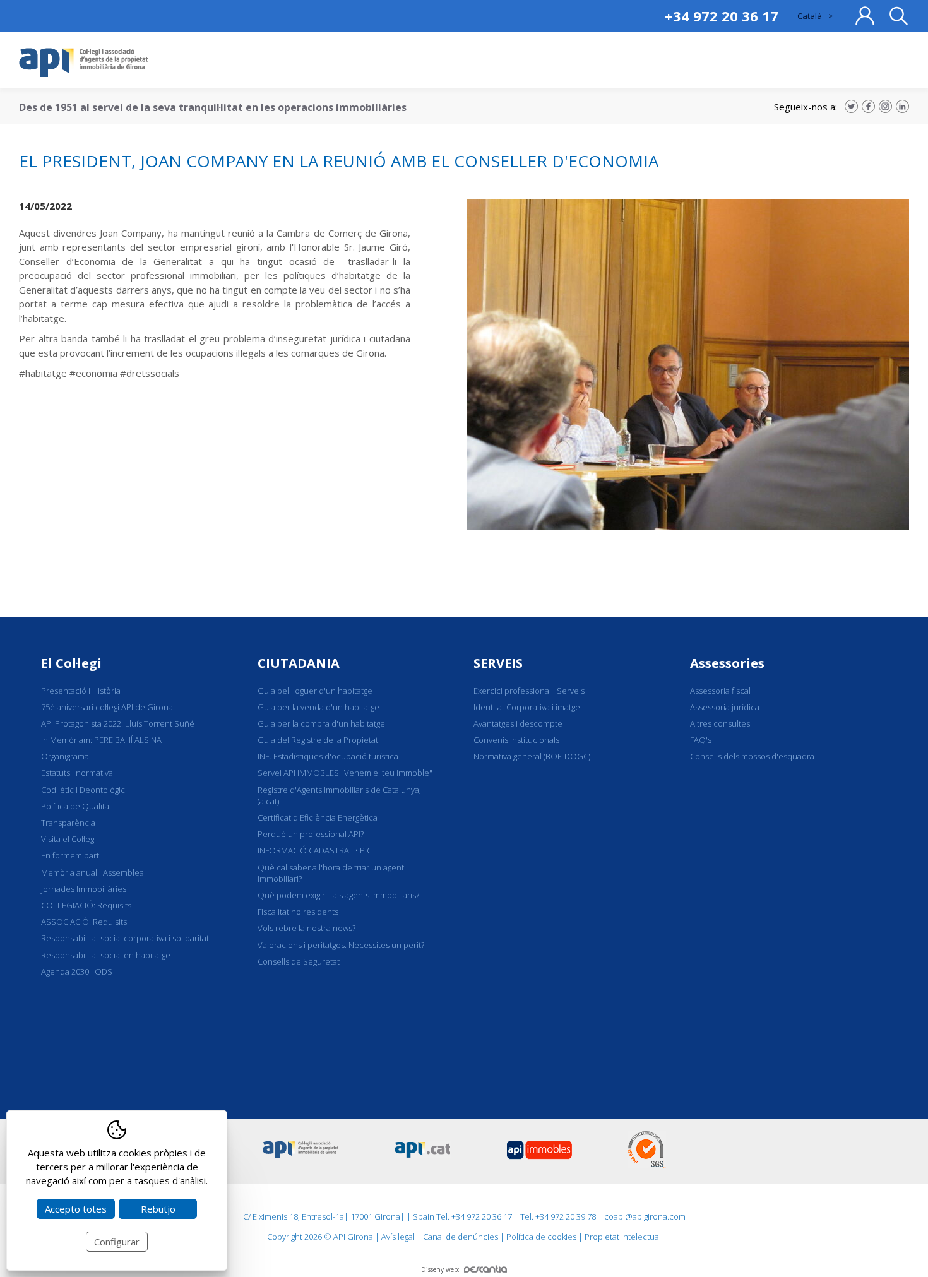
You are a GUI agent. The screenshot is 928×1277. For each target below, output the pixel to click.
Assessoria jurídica (724, 707)
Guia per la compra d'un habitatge (321, 723)
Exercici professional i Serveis (529, 690)
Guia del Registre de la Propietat (318, 739)
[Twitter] (851, 106)
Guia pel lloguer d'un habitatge (315, 690)
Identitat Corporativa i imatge (526, 707)
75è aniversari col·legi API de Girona (107, 707)
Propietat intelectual (623, 1236)
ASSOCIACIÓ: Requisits (84, 921)
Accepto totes (76, 1209)
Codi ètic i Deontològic (83, 789)
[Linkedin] (902, 106)
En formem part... (73, 855)
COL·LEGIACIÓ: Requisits (86, 905)
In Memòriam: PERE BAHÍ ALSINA (101, 739)
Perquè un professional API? (311, 834)
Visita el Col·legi (68, 839)
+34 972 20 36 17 (721, 15)
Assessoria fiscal (720, 690)
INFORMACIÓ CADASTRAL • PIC (315, 850)
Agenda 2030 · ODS (76, 971)
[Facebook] (868, 106)
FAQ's (700, 739)
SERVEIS (498, 663)
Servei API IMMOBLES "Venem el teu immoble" (345, 772)
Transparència (68, 822)
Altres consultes (720, 723)
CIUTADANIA (299, 663)
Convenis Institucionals (516, 739)
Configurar (117, 1241)
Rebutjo (158, 1209)
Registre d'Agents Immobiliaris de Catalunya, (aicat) (339, 795)
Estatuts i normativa (77, 772)
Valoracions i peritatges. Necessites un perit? (341, 945)
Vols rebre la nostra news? (306, 928)
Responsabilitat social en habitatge (105, 955)
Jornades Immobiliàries (83, 888)
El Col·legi (71, 663)
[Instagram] (885, 106)
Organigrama (65, 756)
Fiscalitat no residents (298, 911)
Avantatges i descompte (517, 723)
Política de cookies (541, 1236)
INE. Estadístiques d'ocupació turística (328, 756)
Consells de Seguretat (299, 961)
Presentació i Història (81, 690)
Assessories (727, 663)
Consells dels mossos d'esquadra (752, 756)
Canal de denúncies (460, 1236)
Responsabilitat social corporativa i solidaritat (125, 938)
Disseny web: (440, 1269)
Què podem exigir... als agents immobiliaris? (338, 895)
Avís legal (398, 1236)
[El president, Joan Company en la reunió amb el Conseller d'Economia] (688, 526)
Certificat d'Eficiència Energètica (318, 817)
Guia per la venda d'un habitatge (318, 707)
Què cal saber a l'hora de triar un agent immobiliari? (331, 873)
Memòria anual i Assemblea (92, 872)
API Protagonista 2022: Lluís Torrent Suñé (117, 723)
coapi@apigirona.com (645, 1216)
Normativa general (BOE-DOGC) (531, 756)
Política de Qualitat (76, 806)
